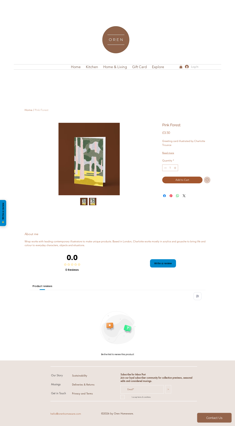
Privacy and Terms (82, 393)
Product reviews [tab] (42, 286)
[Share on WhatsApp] (177, 196)
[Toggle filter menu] (197, 296)
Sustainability (79, 375)
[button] (92, 67)
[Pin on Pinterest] (171, 196)
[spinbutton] (170, 168)
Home (28, 110)
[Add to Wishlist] (207, 180)
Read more (168, 152)
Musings (56, 384)
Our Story (57, 375)
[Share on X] (184, 196)
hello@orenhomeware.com (65, 413)
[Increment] (175, 168)
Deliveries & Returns (83, 384)
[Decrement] (165, 168)
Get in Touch (58, 393)
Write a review (163, 263)
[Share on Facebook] (164, 196)
